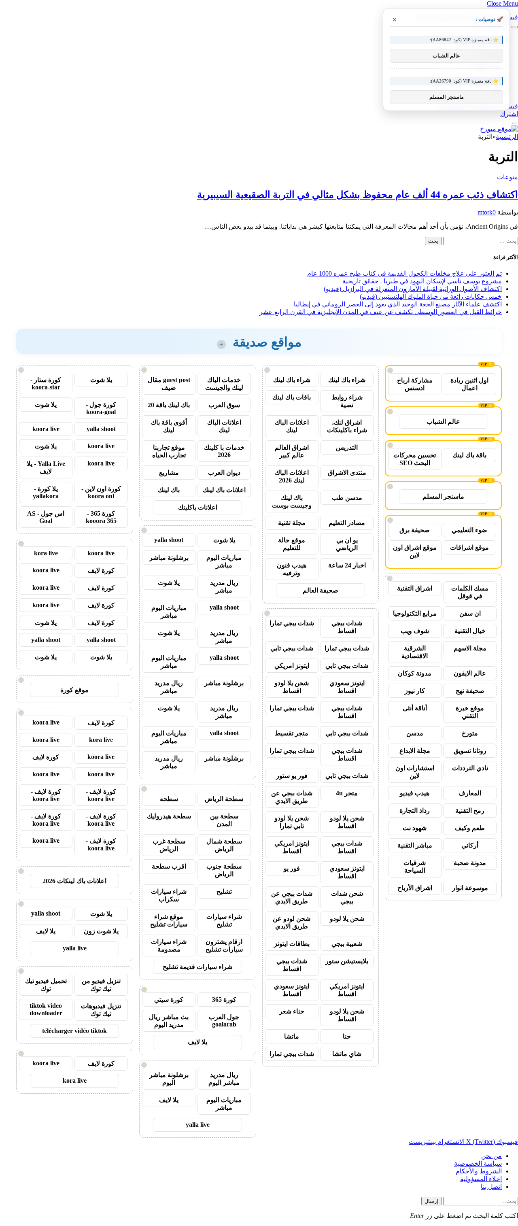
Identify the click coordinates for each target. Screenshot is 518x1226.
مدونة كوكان (414, 673)
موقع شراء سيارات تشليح (168, 920)
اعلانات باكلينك (197, 507)
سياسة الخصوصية (478, 1163)
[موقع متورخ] (499, 128)
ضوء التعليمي (469, 530)
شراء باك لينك (346, 379)
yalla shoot (168, 539)
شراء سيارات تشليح (224, 920)
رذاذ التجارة (414, 810)
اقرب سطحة (169, 866)
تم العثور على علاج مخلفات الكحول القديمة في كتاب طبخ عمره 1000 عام (404, 273)
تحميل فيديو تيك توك (46, 984)
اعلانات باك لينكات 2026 (74, 881)
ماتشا (291, 1036)
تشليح (224, 891)
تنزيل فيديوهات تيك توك (101, 1010)
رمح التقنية (469, 810)
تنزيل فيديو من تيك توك (101, 984)
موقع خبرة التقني (470, 712)
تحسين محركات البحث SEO (414, 459)
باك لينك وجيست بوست (292, 501)
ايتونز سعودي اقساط (347, 687)
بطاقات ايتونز (292, 943)
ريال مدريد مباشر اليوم (224, 1078)
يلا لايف (197, 1042)
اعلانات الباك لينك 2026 (292, 476)
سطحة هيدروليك (169, 816)
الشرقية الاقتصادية (414, 652)
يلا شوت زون (101, 931)
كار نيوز (415, 690)
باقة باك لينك (469, 455)
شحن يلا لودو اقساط (291, 687)
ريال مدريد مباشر (224, 586)
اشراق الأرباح (414, 887)
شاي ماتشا (346, 1053)
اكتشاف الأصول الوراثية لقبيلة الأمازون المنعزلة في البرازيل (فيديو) (413, 288)
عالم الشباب (443, 421)
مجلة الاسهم (470, 648)
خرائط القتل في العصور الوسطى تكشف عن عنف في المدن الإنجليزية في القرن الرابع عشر (380, 311)
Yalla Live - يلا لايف (46, 467)
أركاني (469, 845)
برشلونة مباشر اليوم (169, 1078)
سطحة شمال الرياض (224, 845)
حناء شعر (291, 1011)
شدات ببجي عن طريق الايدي (291, 797)
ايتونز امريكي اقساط (291, 847)
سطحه (169, 798)
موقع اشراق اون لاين (415, 551)
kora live (46, 553)
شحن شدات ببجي (347, 897)
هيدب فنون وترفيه (291, 569)
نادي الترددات (470, 768)
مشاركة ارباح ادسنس (415, 384)
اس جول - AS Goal (45, 517)
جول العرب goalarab (224, 1021)
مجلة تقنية (292, 522)
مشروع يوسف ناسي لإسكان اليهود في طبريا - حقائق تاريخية (422, 281)
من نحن (491, 1155)
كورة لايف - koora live (101, 795)
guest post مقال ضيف (169, 383)
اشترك (509, 113)
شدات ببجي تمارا (292, 623)
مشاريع (169, 472)
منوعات (507, 177)
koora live (45, 428)
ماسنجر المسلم (443, 496)
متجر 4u (347, 793)
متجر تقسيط (291, 733)
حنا (347, 1036)
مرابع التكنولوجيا (415, 613)
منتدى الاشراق (347, 472)
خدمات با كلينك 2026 (224, 451)
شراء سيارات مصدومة (169, 945)
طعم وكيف (470, 827)
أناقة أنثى (415, 708)
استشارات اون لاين (414, 772)
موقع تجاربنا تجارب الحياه (169, 451)
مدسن (414, 733)
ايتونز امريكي (291, 665)
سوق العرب (224, 405)
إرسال (431, 1201)
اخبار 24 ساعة (347, 565)
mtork (485, 212)
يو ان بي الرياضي (347, 544)
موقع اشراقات (469, 547)
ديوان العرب (224, 472)
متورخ (470, 733)
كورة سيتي (168, 999)
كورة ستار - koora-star (45, 383)
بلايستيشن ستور (346, 961)
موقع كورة (74, 689)
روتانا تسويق (470, 750)
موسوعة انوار (470, 887)
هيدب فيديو (414, 793)
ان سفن (470, 613)
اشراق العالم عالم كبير (292, 451)
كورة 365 (224, 999)
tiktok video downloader (46, 1009)
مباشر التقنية (414, 845)
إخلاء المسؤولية (481, 1178)
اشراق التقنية (414, 588)
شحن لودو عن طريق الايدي (291, 922)
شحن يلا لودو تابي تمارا (291, 822)
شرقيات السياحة (414, 866)
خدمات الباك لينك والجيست (224, 383)
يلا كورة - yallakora (46, 492)
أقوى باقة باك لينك (169, 426)
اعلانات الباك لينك (292, 426)
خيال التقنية (470, 630)
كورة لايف (101, 570)
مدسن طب (347, 497)
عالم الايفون (470, 673)
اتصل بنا (491, 1186)
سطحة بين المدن (224, 820)
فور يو (292, 868)
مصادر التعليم (347, 522)
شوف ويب (415, 630)
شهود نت (415, 827)
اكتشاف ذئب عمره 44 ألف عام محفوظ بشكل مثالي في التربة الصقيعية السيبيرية (357, 194)
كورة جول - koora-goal (101, 408)
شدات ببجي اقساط (346, 627)
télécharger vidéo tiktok (74, 1030)
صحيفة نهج (470, 690)
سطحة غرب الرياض (169, 845)
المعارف (470, 793)
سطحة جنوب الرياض (224, 870)
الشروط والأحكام (479, 1171)
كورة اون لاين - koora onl (101, 492)
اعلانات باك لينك (224, 490)
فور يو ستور (292, 775)
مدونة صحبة (470, 862)
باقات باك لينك (291, 397)
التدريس (347, 447)
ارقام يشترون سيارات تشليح (224, 945)
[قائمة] (515, 27)
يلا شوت (224, 540)
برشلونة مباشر (169, 557)
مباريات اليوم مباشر (224, 561)
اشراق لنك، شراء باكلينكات (347, 426)
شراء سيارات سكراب (169, 895)
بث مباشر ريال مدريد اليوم (169, 1021)
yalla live (198, 1124)
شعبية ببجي (346, 943)
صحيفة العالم (320, 590)
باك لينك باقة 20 (169, 405)
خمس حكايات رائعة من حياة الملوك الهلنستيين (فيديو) (431, 296)
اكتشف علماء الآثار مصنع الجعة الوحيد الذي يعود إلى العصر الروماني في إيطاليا (398, 304)
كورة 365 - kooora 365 (101, 517)
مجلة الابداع (414, 750)
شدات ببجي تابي (291, 648)
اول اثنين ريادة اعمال (469, 384)
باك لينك (169, 490)
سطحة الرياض (224, 798)
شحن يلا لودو (347, 918)
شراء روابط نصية (347, 401)
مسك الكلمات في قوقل (469, 592)
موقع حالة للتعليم (291, 544)
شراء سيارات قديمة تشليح (197, 966)
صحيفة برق (414, 530)
